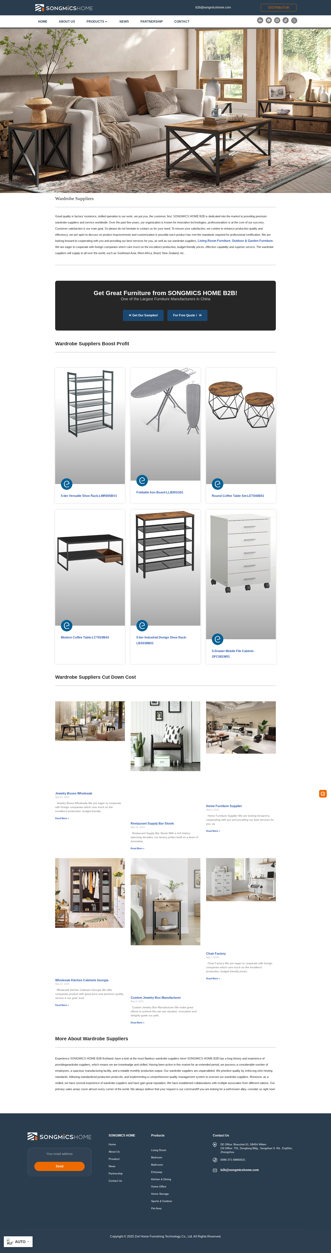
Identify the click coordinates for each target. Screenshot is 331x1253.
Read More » (62, 818)
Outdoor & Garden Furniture (252, 240)
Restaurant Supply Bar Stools (152, 823)
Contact (181, 21)
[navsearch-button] (294, 20)
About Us (67, 21)
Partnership (151, 21)
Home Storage (160, 1193)
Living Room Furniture (214, 240)
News (124, 21)
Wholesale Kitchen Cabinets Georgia (81, 980)
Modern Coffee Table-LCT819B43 (85, 637)
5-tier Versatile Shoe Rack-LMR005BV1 (89, 495)
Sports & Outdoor (161, 1201)
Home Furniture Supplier (224, 806)
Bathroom (157, 1164)
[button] (279, 7)
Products (95, 21)
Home (42, 21)
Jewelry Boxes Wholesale (73, 793)
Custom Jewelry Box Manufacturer (156, 997)
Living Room (158, 1150)
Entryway (156, 1171)
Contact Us (115, 1180)
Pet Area (156, 1208)
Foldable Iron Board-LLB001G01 (159, 492)
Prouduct (114, 1158)
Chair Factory (216, 953)
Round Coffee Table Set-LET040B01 (238, 495)
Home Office (158, 1186)
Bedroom (156, 1157)
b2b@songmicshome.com (213, 7)
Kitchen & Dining (161, 1179)
